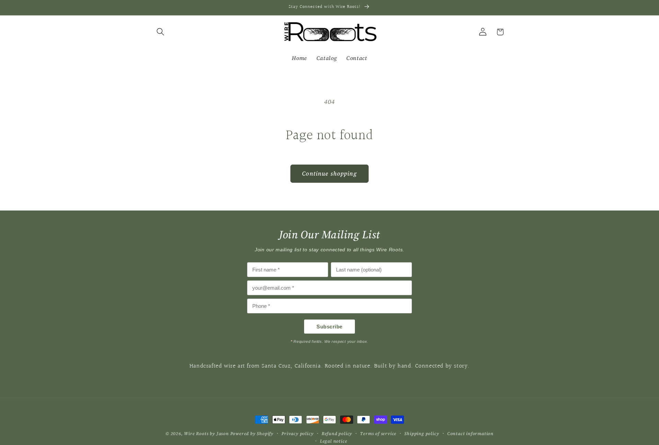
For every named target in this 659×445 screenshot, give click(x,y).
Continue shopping (329, 173)
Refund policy (337, 433)
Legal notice (333, 441)
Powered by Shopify (252, 433)
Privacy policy (297, 433)
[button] (161, 32)
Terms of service (378, 433)
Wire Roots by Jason (206, 433)
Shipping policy (421, 433)
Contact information (470, 433)
